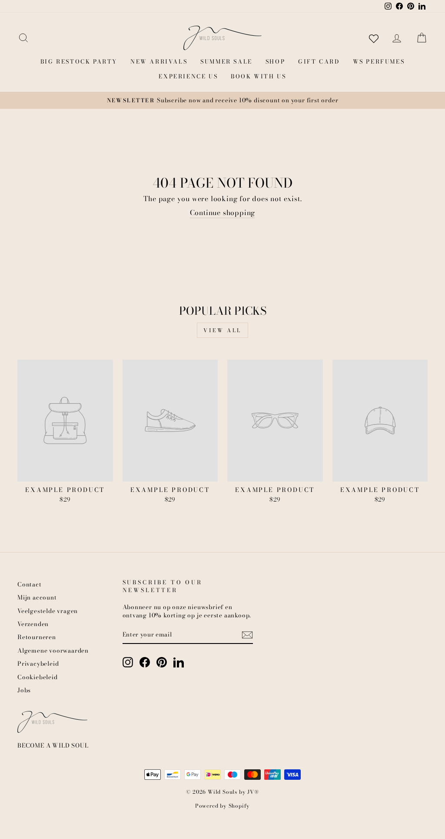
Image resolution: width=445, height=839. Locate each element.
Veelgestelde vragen (47, 611)
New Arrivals (158, 61)
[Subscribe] (247, 634)
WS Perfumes (379, 61)
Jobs (24, 690)
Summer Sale (226, 61)
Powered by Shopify (222, 806)
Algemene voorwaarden (53, 650)
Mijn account (37, 597)
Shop (275, 61)
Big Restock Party (78, 61)
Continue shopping (223, 213)
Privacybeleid (38, 663)
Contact (29, 584)
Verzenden (33, 624)
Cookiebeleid (37, 677)
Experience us (188, 76)
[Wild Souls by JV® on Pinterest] (161, 662)
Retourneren (36, 637)
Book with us (258, 76)
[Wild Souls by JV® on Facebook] (144, 662)
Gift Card (318, 61)
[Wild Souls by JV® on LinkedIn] (178, 662)
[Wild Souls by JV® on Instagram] (128, 662)
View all (222, 330)
